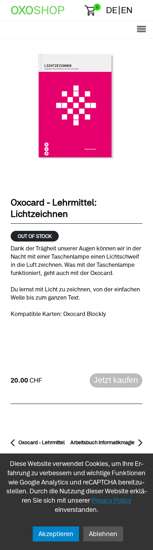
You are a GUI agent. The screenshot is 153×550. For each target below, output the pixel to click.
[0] (89, 10)
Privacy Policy (111, 500)
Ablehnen (103, 534)
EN (126, 10)
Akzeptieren (55, 534)
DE (111, 10)
